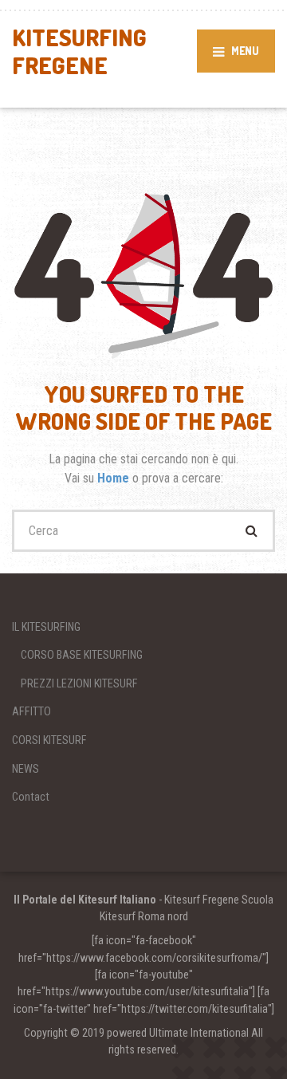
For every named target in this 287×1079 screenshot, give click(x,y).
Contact (30, 796)
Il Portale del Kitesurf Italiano (85, 899)
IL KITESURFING (46, 626)
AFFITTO (31, 711)
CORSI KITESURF (49, 740)
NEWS (25, 768)
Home (114, 478)
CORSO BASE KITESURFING (82, 654)
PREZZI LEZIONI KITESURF (79, 683)
